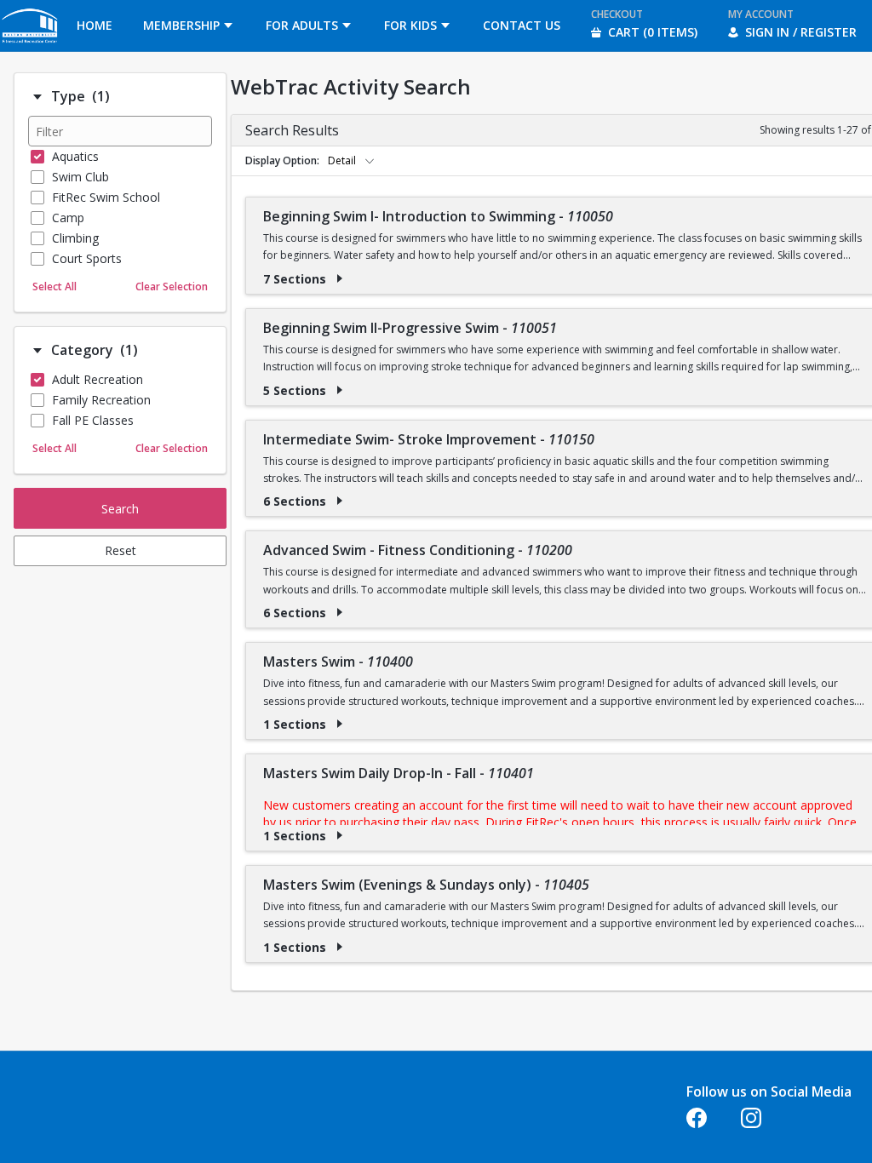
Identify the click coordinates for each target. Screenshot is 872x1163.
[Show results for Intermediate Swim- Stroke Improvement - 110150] (340, 500)
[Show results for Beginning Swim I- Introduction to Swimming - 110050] (340, 278)
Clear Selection (171, 286)
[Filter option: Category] (37, 351)
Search (120, 509)
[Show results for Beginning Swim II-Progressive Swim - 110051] (340, 390)
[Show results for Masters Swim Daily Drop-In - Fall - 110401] (340, 835)
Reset (120, 550)
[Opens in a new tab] (30, 46)
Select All (54, 286)
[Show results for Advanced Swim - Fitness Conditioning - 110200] (340, 612)
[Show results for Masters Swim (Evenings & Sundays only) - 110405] (340, 947)
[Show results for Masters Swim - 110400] (340, 723)
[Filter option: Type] (37, 97)
